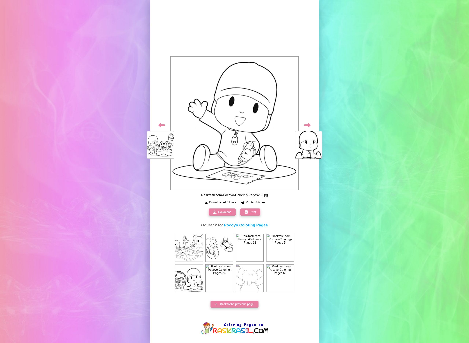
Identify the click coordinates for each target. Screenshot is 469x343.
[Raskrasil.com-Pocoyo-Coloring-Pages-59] (219, 248)
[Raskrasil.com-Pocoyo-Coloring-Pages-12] (250, 248)
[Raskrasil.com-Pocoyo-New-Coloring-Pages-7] (250, 278)
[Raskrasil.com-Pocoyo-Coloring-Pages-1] (189, 278)
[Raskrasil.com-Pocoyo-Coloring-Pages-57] (189, 248)
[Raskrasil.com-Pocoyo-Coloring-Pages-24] (219, 278)
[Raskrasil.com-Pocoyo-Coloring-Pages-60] (280, 278)
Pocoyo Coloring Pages (246, 225)
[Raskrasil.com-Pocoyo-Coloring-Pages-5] (280, 248)
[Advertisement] (234, 29)
